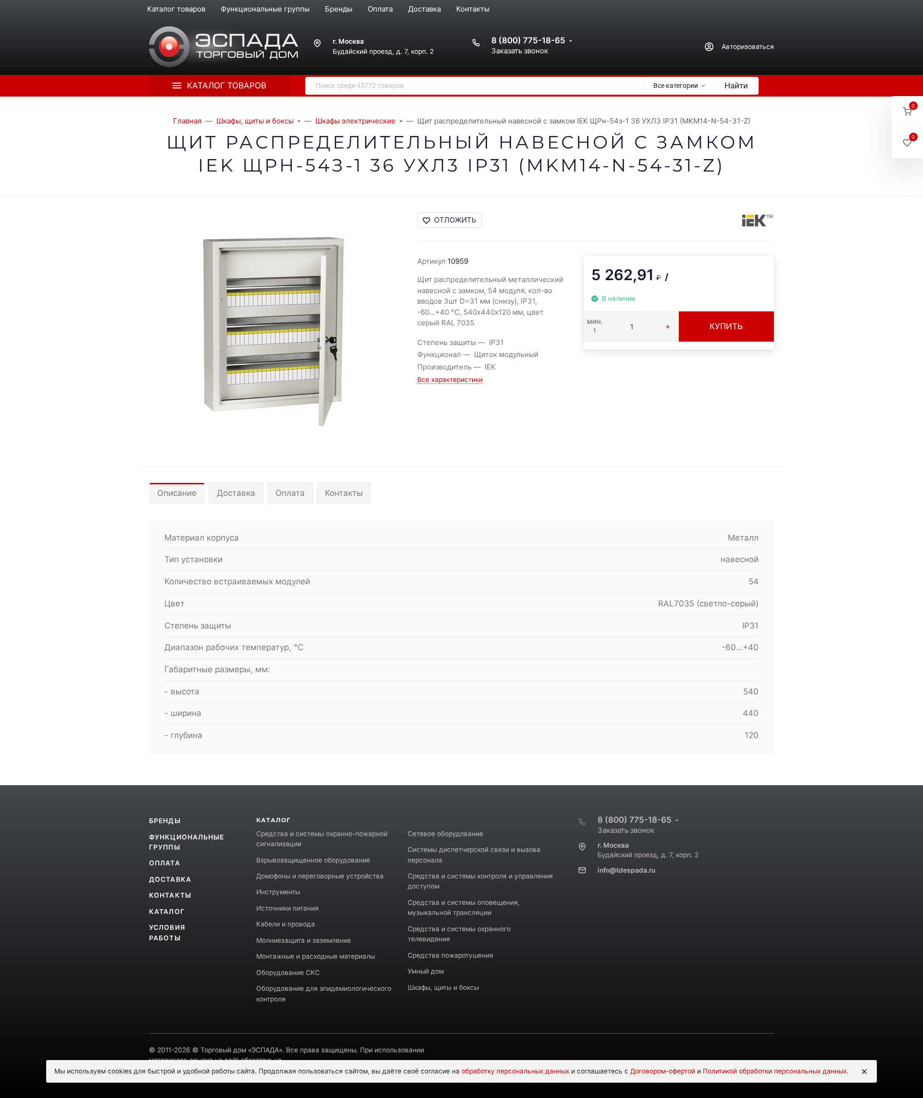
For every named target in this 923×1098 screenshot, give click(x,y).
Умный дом (426, 971)
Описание (177, 493)
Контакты (344, 493)
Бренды (165, 821)
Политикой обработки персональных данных (775, 1071)
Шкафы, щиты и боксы (443, 987)
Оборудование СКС (288, 972)
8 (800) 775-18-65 (528, 40)
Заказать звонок (519, 50)
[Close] (864, 1072)
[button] (907, 111)
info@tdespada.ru (626, 870)
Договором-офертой (662, 1071)
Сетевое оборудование (445, 834)
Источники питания (287, 908)
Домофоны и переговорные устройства (320, 876)
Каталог (167, 911)
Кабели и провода (285, 924)
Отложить (455, 219)
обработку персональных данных (515, 1071)
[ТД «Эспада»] (223, 46)
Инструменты (278, 892)
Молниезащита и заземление (303, 940)
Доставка (236, 493)
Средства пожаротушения (450, 955)
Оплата (290, 493)
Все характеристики (450, 379)
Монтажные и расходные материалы (315, 956)
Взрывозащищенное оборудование (313, 860)
